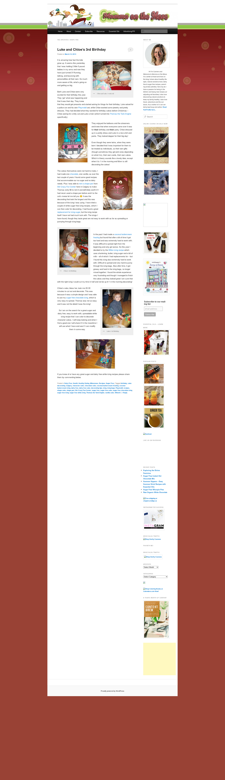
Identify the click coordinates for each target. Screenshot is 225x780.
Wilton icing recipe (116, 250)
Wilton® (118, 392)
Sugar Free (110, 383)
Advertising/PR (129, 31)
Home (60, 31)
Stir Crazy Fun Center (66, 186)
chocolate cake (90, 385)
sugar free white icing (78, 392)
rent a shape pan (86, 183)
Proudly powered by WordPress (112, 691)
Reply (124, 392)
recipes (126, 388)
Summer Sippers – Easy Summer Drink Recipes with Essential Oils (154, 484)
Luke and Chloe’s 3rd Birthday (81, 49)
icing (105, 388)
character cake (78, 385)
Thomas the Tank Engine (120, 113)
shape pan (70, 390)
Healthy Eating (84, 383)
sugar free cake (106, 390)
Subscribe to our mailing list (155, 303)
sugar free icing (63, 392)
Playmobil (82, 107)
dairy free (74, 388)
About (69, 31)
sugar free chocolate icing (77, 297)
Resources (101, 31)
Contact (78, 31)
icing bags (111, 388)
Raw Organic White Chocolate (155, 492)
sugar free (96, 390)
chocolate (74, 174)
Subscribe (89, 31)
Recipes (102, 383)
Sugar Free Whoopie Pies (153, 489)
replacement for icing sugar (68, 212)
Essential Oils (114, 31)
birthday (124, 383)
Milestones (94, 383)
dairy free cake (84, 388)
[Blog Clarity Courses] (152, 539)
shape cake (61, 390)
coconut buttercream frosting (108, 385)
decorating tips (96, 388)
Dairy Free (68, 383)
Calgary (69, 385)
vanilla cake (109, 392)
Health (75, 383)
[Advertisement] (159, 659)
